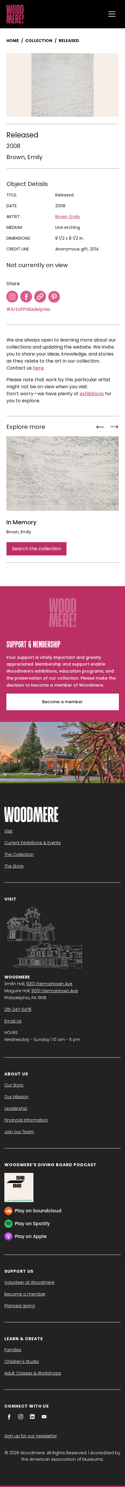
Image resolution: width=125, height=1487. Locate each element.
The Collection (19, 854)
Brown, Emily (24, 157)
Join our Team (19, 1131)
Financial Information (26, 1120)
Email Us (13, 1021)
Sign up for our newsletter (30, 1436)
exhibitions (92, 393)
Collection (38, 40)
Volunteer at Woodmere (29, 1282)
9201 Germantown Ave (49, 984)
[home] (54, 14)
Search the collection (36, 548)
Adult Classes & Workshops (32, 1373)
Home (12, 40)
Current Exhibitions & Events (32, 842)
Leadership (15, 1108)
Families (12, 1349)
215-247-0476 (17, 1009)
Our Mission (16, 1096)
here (38, 368)
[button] (112, 14)
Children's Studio (21, 1361)
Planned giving (19, 1305)
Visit (8, 831)
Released (69, 40)
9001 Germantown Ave (54, 991)
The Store (14, 866)
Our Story (14, 1085)
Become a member (62, 702)
